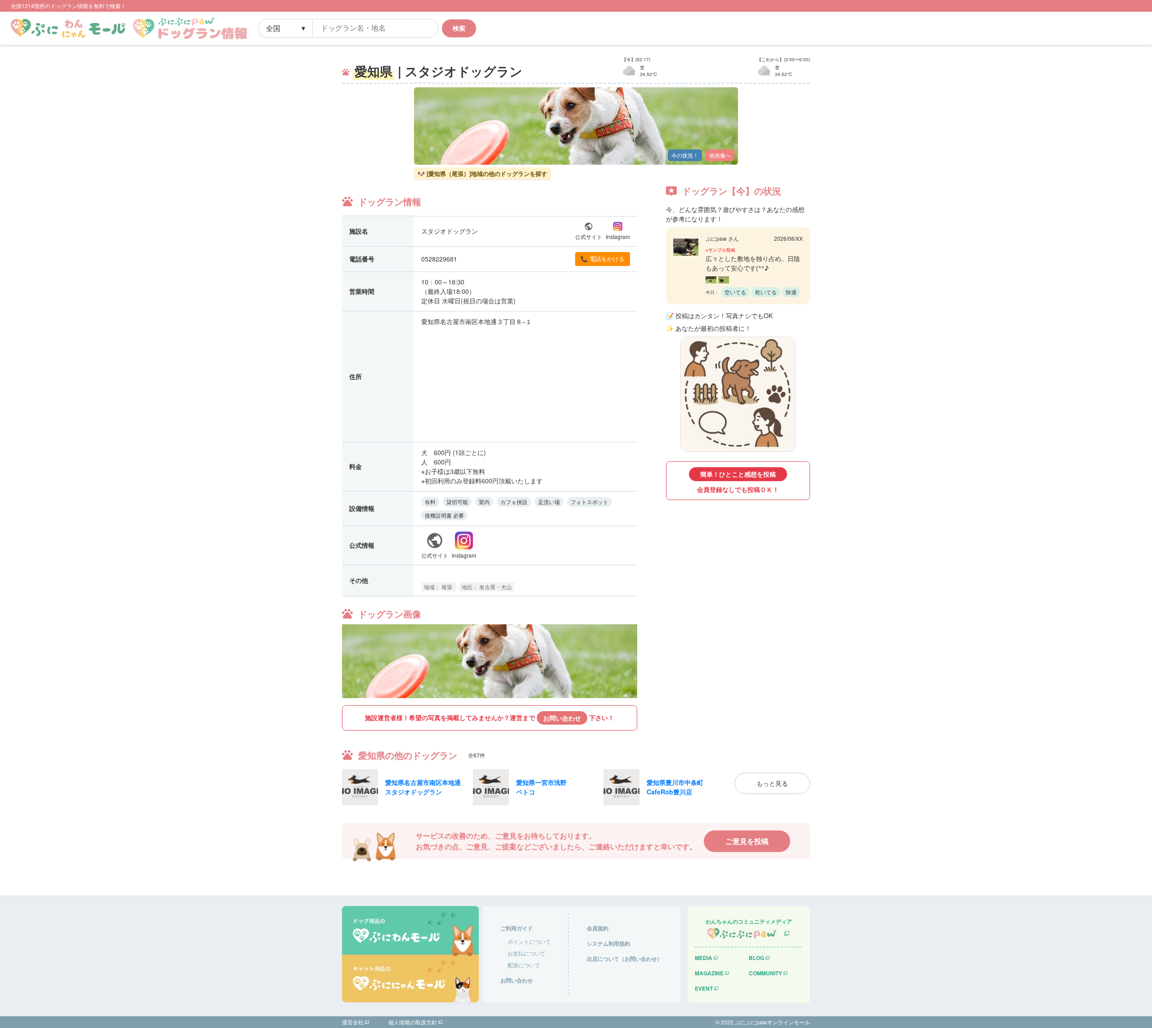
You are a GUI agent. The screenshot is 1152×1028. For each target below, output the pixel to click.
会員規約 (597, 928)
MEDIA (703, 958)
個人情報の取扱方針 (412, 1022)
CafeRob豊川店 (669, 791)
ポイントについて (529, 941)
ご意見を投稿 (747, 841)
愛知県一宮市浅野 (541, 782)
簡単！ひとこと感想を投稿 (738, 473)
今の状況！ (684, 155)
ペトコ (525, 791)
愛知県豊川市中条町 (675, 782)
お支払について (526, 953)
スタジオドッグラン (413, 791)
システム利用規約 (608, 943)
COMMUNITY (765, 973)
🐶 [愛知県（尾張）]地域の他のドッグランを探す (482, 173)
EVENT (704, 988)
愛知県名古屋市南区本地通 (423, 782)
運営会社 (353, 1022)
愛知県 (373, 71)
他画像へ (720, 155)
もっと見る (772, 783)
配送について (524, 965)
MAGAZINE (709, 973)
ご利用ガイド (516, 928)
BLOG (756, 958)
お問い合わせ (562, 717)
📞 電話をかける (602, 259)
